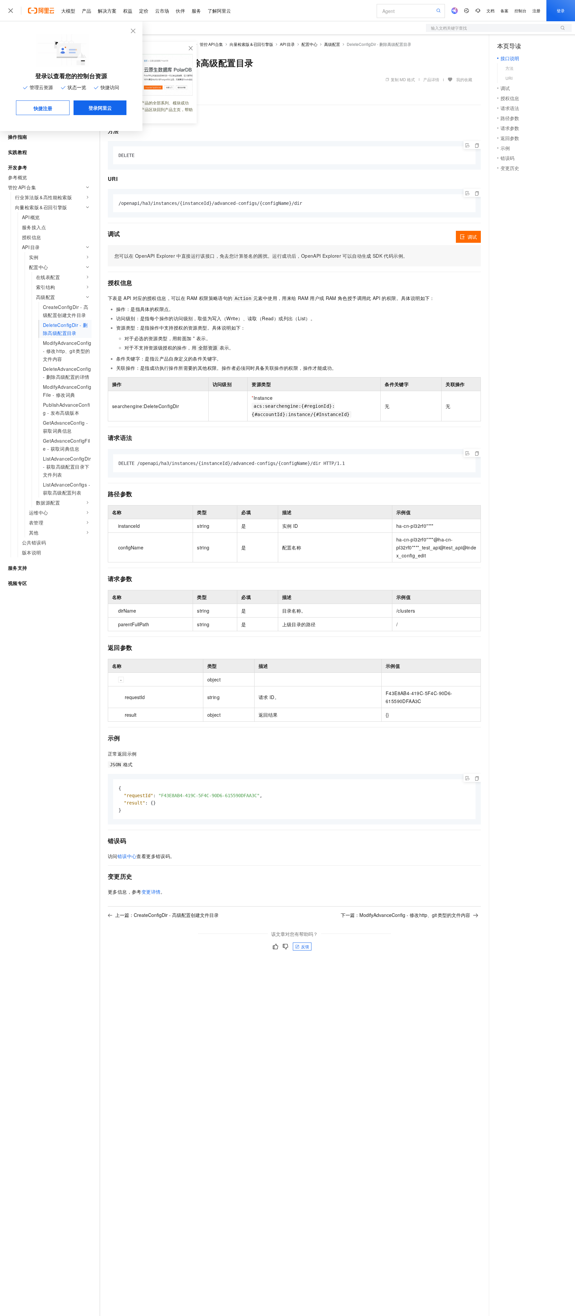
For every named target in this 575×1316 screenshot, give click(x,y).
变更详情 (151, 891)
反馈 (305, 946)
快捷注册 (43, 108)
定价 (143, 10)
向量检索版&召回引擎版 (251, 44)
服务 (196, 10)
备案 (504, 10)
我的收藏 (464, 79)
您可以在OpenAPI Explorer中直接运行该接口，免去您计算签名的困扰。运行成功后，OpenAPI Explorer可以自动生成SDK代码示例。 (261, 255)
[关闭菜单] (10, 10)
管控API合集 (211, 44)
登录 (561, 10)
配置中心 (309, 44)
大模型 (68, 10)
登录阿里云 (100, 107)
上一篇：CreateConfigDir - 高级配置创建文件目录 (167, 915)
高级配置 (332, 44)
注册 (536, 10)
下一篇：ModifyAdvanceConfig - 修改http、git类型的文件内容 (406, 915)
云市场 (162, 10)
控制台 (520, 10)
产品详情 (431, 79)
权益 (127, 10)
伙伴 (180, 10)
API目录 (287, 44)
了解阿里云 (219, 10)
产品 (86, 10)
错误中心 (127, 856)
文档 (490, 10)
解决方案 (107, 10)
